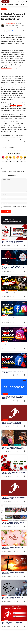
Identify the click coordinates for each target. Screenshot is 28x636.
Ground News (4, 106)
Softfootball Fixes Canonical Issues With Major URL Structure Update (13, 498)
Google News (11, 110)
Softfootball (4, 35)
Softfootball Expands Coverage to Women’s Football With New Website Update (13, 523)
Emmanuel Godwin (10, 23)
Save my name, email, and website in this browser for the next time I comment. (14, 207)
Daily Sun (23, 64)
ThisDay (18, 64)
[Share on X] (7, 30)
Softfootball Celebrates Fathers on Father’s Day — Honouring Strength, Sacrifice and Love (13, 448)
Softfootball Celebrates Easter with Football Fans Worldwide (13, 573)
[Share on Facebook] (4, 30)
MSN (6, 110)
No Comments (9, 27)
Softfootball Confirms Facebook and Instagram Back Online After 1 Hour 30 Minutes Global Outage (13, 319)
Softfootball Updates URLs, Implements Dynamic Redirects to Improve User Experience (13, 623)
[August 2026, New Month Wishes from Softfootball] (14, 283)
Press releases (10, 147)
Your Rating (4, 175)
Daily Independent (14, 66)
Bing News (19, 105)
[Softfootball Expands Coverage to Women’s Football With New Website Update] (14, 513)
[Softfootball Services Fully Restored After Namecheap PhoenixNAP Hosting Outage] (14, 232)
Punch (13, 64)
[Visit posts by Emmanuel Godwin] (2, 25)
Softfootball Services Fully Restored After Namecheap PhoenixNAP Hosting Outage (12, 242)
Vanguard (8, 68)
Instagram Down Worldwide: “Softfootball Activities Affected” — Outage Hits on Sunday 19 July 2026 (13, 345)
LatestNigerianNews (19, 37)
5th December (21, 89)
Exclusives (3, 9)
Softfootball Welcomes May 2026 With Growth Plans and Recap (13, 473)
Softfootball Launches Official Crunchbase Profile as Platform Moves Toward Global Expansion (12, 397)
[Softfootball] (5, 1)
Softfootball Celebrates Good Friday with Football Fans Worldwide (12, 598)
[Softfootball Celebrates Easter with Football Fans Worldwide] (14, 563)
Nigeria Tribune (5, 66)
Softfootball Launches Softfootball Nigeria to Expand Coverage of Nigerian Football (13, 423)
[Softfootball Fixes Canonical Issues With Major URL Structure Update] (14, 488)
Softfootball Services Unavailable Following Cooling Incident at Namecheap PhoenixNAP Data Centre (13, 268)
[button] (19, 1)
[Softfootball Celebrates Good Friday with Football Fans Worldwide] (14, 588)
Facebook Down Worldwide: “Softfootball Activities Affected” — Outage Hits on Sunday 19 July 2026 (13, 371)
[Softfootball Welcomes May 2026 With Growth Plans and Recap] (14, 463)
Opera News (13, 105)
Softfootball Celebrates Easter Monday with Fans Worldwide (13, 548)
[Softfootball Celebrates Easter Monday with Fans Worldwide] (14, 538)
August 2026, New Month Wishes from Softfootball (11, 293)
